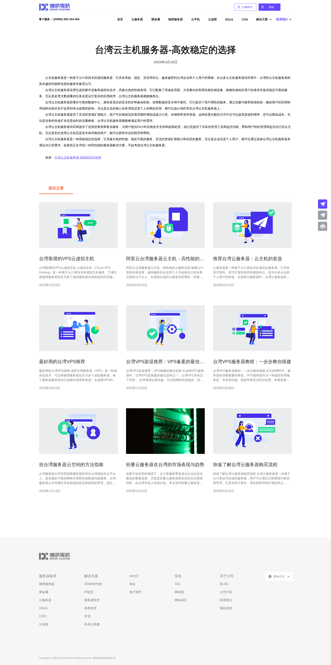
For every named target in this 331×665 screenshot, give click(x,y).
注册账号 (247, 7)
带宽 (87, 616)
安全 (178, 576)
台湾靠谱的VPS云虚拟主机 (66, 258)
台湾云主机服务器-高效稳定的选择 (77, 157)
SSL (178, 584)
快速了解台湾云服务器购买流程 (245, 464)
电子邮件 (135, 592)
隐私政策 (226, 608)
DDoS (229, 19)
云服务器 (137, 19)
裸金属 (155, 19)
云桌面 (212, 19)
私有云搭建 (92, 624)
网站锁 (179, 592)
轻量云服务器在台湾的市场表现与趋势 (165, 464)
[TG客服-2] (322, 215)
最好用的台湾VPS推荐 (62, 361)
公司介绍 (226, 592)
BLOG (224, 584)
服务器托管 (92, 600)
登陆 (271, 7)
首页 (120, 19)
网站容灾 (181, 600)
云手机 (195, 19)
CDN (245, 19)
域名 (132, 584)
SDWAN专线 (93, 584)
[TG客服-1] (322, 204)
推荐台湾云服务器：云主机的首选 (247, 258)
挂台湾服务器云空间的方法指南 (71, 464)
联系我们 (226, 600)
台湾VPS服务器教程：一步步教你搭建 (252, 361)
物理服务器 (175, 19)
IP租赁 (88, 592)
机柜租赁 (90, 608)
